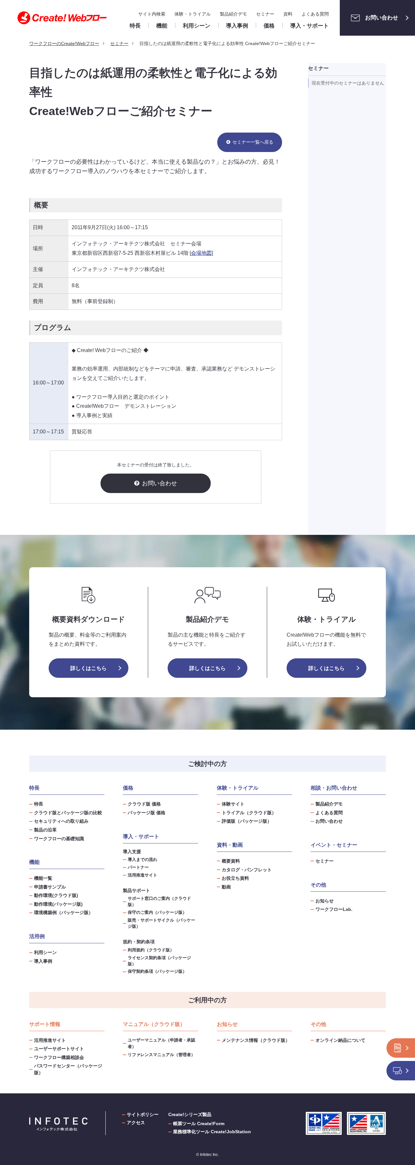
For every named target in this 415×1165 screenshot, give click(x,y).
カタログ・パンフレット (247, 869)
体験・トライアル (192, 14)
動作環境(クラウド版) (56, 895)
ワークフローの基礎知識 (59, 838)
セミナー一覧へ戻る (252, 142)
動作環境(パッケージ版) (58, 904)
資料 (287, 14)
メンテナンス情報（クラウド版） (256, 1040)
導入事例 (43, 961)
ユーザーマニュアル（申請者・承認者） (161, 1043)
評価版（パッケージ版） (247, 821)
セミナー (265, 14)
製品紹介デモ (233, 14)
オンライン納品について (340, 1040)
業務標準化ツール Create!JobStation (212, 1131)
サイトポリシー (143, 1114)
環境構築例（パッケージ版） (63, 912)
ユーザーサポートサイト (59, 1048)
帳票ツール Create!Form (198, 1123)
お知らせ (324, 900)
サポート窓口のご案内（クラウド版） (159, 901)
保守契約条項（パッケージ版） (157, 971)
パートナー (138, 867)
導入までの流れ (142, 859)
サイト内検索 (151, 14)
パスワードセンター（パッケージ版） (68, 1069)
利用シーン (45, 952)
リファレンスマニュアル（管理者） (161, 1054)
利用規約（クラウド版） (151, 950)
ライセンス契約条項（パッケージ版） (159, 961)
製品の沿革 (45, 829)
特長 (38, 803)
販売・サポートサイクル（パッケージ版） (161, 923)
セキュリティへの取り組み (61, 821)
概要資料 (231, 861)
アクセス (136, 1122)
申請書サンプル (50, 886)
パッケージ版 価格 (146, 812)
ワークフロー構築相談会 (59, 1057)
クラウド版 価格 (144, 803)
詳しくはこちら (88, 668)
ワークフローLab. (333, 909)
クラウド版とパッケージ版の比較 (68, 812)
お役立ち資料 (235, 878)
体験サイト (233, 803)
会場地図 (201, 253)
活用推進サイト (142, 875)
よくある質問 (315, 14)
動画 (226, 886)
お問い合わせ (381, 18)
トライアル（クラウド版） (249, 812)
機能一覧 (43, 878)
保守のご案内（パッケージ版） (157, 912)
